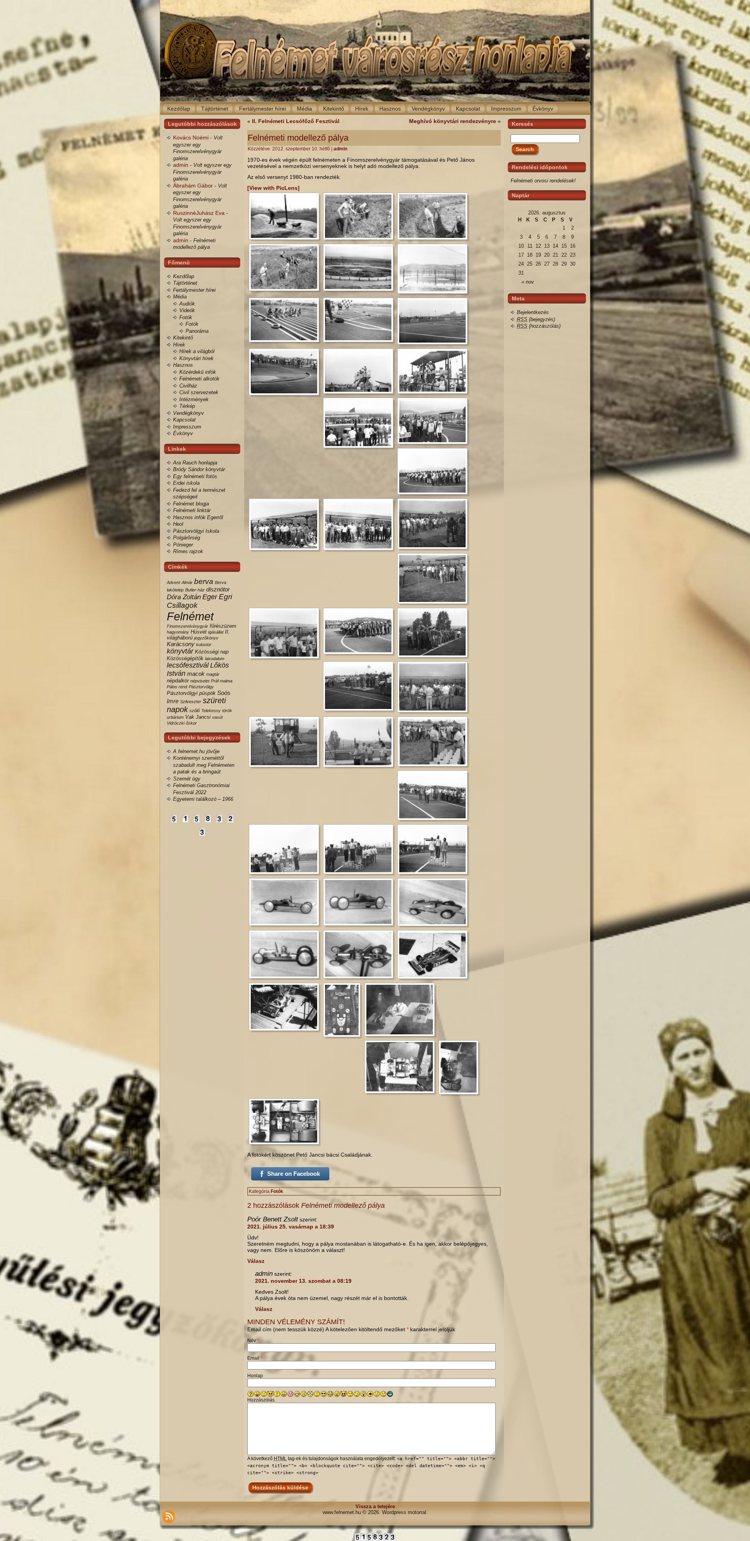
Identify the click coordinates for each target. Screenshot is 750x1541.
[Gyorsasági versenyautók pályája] (360, 423)
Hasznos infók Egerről (198, 517)
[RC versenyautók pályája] (286, 320)
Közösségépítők (185, 658)
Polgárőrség (186, 538)
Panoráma (197, 331)
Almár (187, 582)
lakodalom (214, 658)
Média (180, 297)
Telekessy (211, 710)
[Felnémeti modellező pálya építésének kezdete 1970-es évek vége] (286, 216)
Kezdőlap (183, 276)
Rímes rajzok (188, 551)
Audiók (187, 304)
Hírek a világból (196, 351)
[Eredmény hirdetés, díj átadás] (435, 686)
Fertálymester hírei (194, 290)
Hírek (179, 345)
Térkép (187, 406)
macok (196, 673)
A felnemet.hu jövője (196, 751)
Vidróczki (175, 723)
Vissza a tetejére (375, 1506)
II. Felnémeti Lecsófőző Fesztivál (295, 121)
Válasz (255, 1261)
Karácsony (181, 644)
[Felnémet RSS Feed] (168, 1517)
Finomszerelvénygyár (187, 626)
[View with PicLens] (273, 188)
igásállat (215, 632)
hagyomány (178, 632)
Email (254, 1358)
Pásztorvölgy (201, 686)
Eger (209, 597)
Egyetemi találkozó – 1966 (203, 799)
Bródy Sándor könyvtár (199, 469)
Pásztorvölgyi (182, 693)
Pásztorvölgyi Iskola (196, 531)
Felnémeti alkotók (199, 379)
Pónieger (183, 545)
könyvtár (180, 651)
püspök (207, 693)
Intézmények (194, 399)
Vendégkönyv (188, 413)
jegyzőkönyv (206, 638)
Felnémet (190, 616)
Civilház (188, 386)
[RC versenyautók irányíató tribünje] (360, 371)
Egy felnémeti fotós (195, 476)
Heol (178, 524)
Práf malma (221, 681)
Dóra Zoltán (184, 597)
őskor (191, 723)
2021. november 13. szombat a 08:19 (303, 1281)
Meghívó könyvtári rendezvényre (452, 121)
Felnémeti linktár (192, 510)
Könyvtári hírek (196, 358)
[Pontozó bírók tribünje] (435, 371)
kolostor (203, 644)
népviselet (199, 681)
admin (340, 149)
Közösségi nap (212, 652)
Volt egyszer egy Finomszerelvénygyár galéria (202, 172)
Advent (173, 582)
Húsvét (199, 632)
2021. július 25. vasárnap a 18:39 (290, 1226)
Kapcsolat (184, 420)
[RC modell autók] (435, 954)
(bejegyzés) (536, 319)
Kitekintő (183, 338)
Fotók (185, 317)
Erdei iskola (186, 483)
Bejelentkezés (533, 312)
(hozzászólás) (539, 326)
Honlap (255, 1376)
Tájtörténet (185, 283)
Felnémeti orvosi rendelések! (543, 181)
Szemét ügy (186, 779)
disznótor (218, 589)
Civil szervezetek (198, 392)
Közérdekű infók (197, 372)
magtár (213, 674)
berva (203, 581)
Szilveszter (190, 701)
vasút (217, 717)
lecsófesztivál (188, 665)
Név (253, 1340)
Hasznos (183, 365)
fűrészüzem (223, 626)
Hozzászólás (261, 1400)
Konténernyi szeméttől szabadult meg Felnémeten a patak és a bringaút (203, 765)
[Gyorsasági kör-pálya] (360, 267)
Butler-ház (195, 589)
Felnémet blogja (191, 504)
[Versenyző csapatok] (435, 421)
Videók (187, 310)
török (227, 710)
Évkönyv (183, 433)
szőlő (194, 710)
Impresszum (187, 427)
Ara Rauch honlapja (195, 463)
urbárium (175, 717)
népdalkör (178, 681)
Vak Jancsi (198, 717)
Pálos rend (177, 686)
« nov (527, 282)
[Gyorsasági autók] (286, 902)
